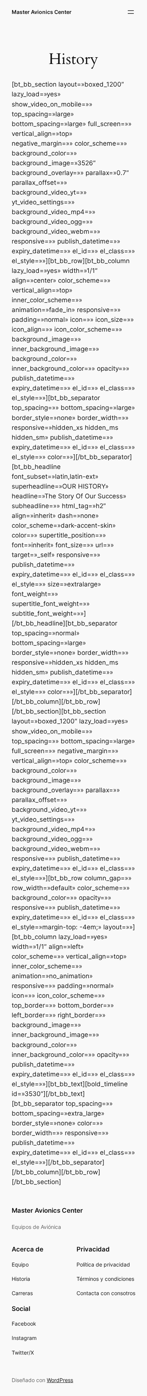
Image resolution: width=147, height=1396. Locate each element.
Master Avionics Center (42, 12)
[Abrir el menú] (130, 12)
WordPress (60, 1380)
